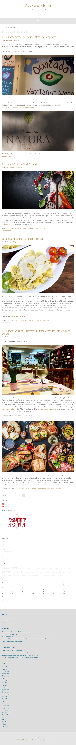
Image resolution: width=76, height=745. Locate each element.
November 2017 (6, 708)
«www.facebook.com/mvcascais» (46, 409)
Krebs (33, 572)
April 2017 (4, 722)
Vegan (40, 154)
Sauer (22, 575)
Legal (50, 740)
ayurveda (17, 228)
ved (42, 575)
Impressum (5, 620)
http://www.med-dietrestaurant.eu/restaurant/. (23, 107)
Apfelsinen (5, 568)
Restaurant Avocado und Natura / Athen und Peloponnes (29, 37)
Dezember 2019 (6, 676)
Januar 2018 (5, 703)
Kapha (26, 572)
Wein (47, 320)
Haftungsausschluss (6, 618)
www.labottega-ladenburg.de (19, 317)
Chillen (22, 489)
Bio (20, 228)
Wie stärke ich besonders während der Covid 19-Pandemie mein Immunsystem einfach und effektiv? (27, 639)
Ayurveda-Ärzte (22, 568)
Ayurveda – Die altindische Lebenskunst (18, 650)
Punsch (68, 572)
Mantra (41, 572)
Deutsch (57, 740)
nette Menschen (37, 489)
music (53, 572)
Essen (31, 489)
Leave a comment (6, 156)
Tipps (8, 154)
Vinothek (43, 320)
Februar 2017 (5, 726)
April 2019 (4, 685)
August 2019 (5, 680)
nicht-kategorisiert (7, 551)
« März (4, 600)
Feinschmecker (27, 320)
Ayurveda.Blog (38, 5)
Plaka (31, 154)
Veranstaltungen (6, 559)
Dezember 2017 (6, 706)
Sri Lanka (28, 575)
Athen (16, 154)
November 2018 (6, 690)
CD (47, 568)
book (42, 568)
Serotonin (24, 575)
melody (50, 572)
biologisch (20, 154)
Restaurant (36, 154)
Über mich (5, 622)
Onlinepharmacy (6, 653)
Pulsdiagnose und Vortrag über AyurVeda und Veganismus (17, 632)
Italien (33, 320)
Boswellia (45, 568)
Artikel (4, 542)
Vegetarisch (42, 228)
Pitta (65, 572)
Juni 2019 (4, 683)
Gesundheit (6, 571)
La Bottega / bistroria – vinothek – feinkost (22, 238)
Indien (22, 572)
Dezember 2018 (6, 687)
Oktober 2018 (5, 692)
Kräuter (38, 572)
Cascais (18, 489)
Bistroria (17, 320)
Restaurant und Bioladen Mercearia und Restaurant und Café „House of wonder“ (36, 332)
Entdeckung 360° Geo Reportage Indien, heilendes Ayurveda (23, 655)
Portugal (43, 489)
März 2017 (4, 724)
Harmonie (13, 572)
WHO (62, 575)
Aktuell (18, 740)
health (17, 572)
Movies (4, 547)
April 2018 (4, 699)
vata (39, 575)
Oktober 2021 (5, 671)
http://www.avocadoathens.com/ (19, 51)
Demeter (24, 228)
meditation (46, 572)
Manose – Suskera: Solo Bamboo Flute (12, 641)
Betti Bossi (28, 568)
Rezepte (4, 554)
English (53, 740)
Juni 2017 (4, 717)
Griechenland (26, 154)
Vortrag (59, 575)
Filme (3, 544)
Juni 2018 (4, 696)
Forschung (63, 568)
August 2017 (5, 715)
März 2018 (4, 701)
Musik (3, 549)
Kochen (30, 572)
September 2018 (6, 694)
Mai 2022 (4, 669)
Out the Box (40, 737)
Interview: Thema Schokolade (9, 634)
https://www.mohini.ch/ (8, 225)
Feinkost (22, 320)
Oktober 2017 (5, 710)
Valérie (17, 40)
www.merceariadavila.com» (9, 409)
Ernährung (51, 568)
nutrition (61, 572)
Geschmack (70, 568)
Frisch (28, 228)
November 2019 (6, 678)
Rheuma (18, 575)
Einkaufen (27, 489)
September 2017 (6, 712)
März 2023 (4, 667)
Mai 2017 (4, 719)
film (59, 568)
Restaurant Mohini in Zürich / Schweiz (20, 164)
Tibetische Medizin (35, 575)
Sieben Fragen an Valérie (8, 636)
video (55, 575)
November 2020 (6, 674)
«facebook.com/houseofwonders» (39, 485)
